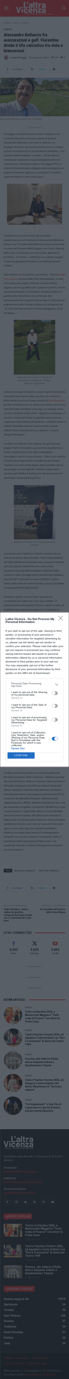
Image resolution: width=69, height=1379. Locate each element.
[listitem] (34, 684)
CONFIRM (21, 755)
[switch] (55, 693)
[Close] (61, 619)
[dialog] (34, 689)
